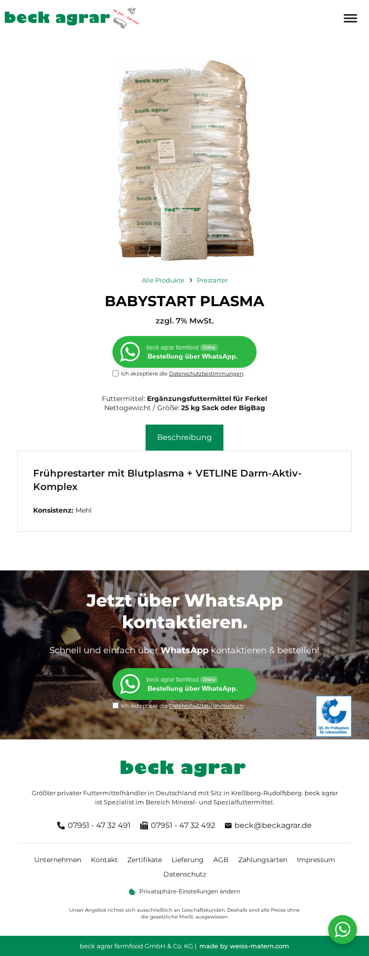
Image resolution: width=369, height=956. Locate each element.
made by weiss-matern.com (244, 946)
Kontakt (104, 859)
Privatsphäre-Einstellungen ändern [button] (189, 891)
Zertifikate (144, 859)
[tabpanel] (184, 491)
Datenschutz (184, 874)
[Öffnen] (350, 18)
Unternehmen (57, 859)
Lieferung (188, 859)
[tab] (184, 438)
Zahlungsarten (262, 859)
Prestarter (212, 280)
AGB (221, 859)
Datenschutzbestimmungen (206, 373)
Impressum (316, 859)
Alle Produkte (163, 280)
